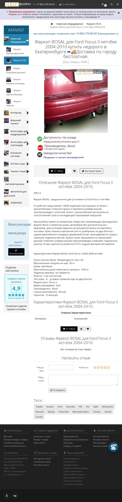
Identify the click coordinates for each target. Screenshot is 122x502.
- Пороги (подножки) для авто (15, 70)
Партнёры (68, 442)
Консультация (16, 253)
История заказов (101, 439)
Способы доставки (42, 461)
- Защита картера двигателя (15, 51)
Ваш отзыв (41, 379)
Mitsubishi (107, 406)
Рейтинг (84, 367)
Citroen (97, 411)
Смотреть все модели (54, 148)
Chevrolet (64, 411)
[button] (103, 4)
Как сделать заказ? (42, 458)
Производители (70, 436)
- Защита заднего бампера (14, 92)
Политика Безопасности (15, 446)
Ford (60, 406)
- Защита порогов (13, 103)
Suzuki (39, 416)
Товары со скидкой (72, 446)
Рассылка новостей (102, 446)
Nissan (50, 406)
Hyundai (70, 406)
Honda (107, 411)
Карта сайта (39, 442)
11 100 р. (58, 170)
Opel (95, 406)
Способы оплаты (41, 465)
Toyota (39, 406)
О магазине (68, 4)
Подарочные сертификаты (75, 439)
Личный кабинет (101, 436)
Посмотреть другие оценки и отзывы (16, 307)
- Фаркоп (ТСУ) (18, 60)
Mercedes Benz (81, 411)
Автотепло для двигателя (15, 193)
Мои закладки (99, 442)
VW (80, 406)
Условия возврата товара (16, 439)
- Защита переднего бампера (15, 81)
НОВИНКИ (15, 202)
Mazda (51, 411)
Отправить (58, 390)
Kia (87, 406)
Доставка (8, 436)
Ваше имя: (41, 369)
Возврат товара (41, 439)
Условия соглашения (14, 442)
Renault (40, 411)
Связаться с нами (42, 436)
